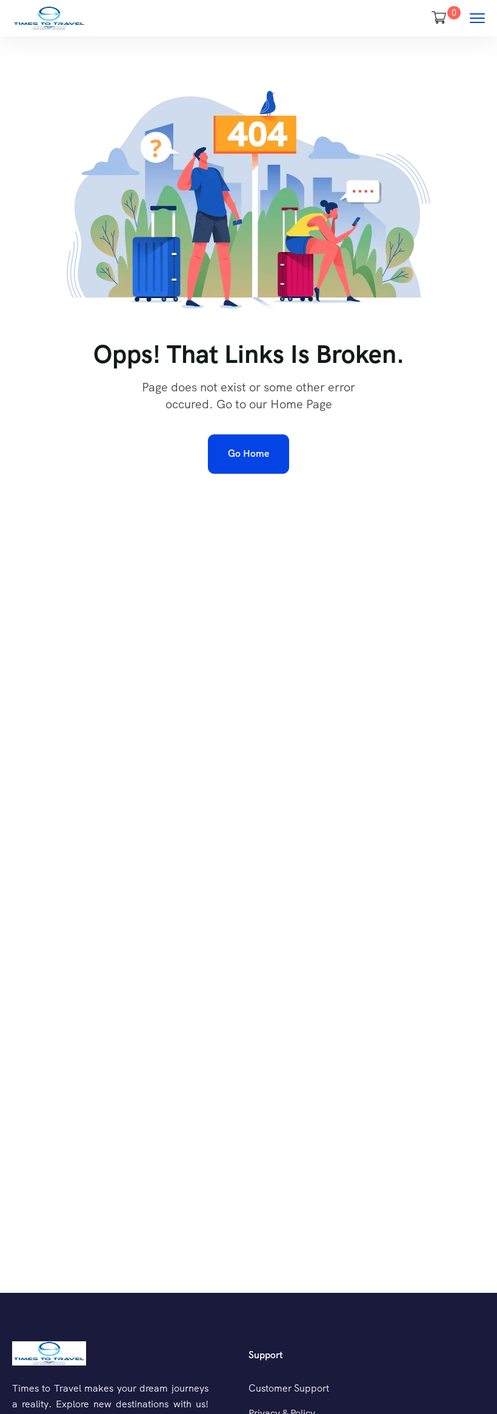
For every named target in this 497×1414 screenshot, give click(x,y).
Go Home (248, 453)
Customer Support (288, 1388)
